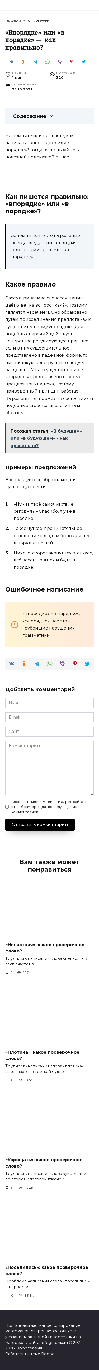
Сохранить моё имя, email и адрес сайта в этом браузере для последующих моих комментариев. (48, 807)
